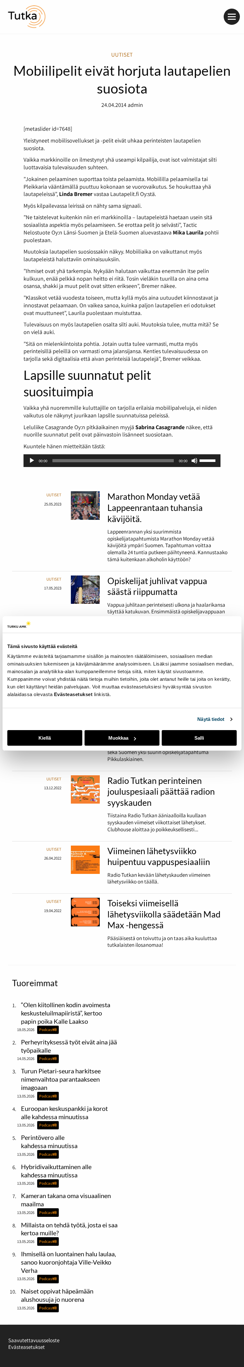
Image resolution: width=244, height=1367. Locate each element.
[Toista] (32, 460)
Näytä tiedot (210, 719)
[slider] (208, 460)
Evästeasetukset (26, 1346)
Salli (199, 738)
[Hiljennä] (194, 460)
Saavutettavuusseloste (33, 1340)
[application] (122, 460)
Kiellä (44, 738)
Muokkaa (118, 738)
